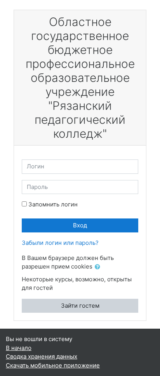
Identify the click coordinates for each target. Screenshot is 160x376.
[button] (99, 267)
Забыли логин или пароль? (60, 242)
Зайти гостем (80, 305)
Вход (80, 225)
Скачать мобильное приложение (53, 365)
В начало (18, 348)
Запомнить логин (53, 204)
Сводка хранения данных (41, 356)
